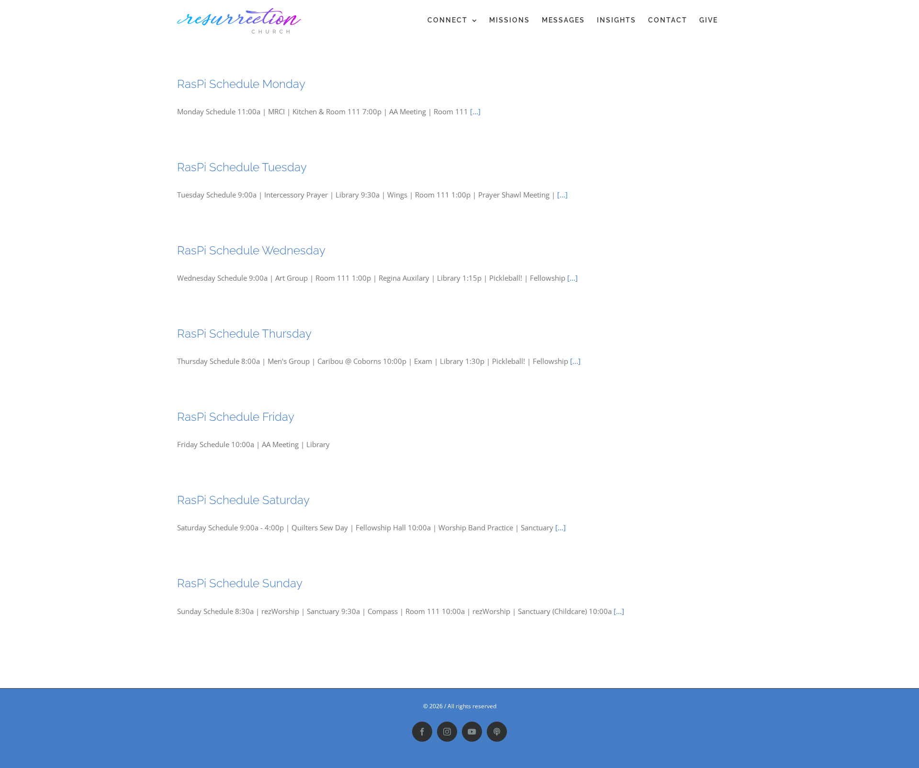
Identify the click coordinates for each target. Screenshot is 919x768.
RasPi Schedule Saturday (243, 500)
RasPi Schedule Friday (235, 417)
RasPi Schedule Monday (241, 84)
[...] (475, 111)
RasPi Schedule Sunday (240, 583)
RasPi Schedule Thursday (244, 333)
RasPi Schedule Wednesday (251, 250)
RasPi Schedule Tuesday (242, 167)
